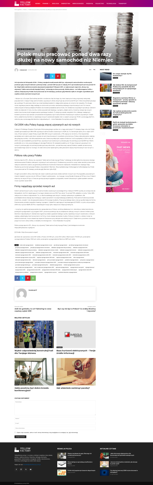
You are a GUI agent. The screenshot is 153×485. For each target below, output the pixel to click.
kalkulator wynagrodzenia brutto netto (24, 252)
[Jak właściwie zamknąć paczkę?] (76, 372)
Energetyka (65, 3)
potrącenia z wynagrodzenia (87, 260)
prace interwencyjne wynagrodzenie (24, 262)
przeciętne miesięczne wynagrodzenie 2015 (45, 262)
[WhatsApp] (63, 76)
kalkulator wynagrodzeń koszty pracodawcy (26, 250)
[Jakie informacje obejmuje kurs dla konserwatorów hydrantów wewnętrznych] (104, 456)
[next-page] (104, 134)
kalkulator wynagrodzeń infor (80, 247)
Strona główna (18, 9)
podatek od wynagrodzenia (71, 260)
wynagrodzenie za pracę (50, 272)
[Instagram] (21, 469)
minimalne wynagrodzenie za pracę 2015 (25, 257)
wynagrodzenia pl (89, 267)
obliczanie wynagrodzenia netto (23, 260)
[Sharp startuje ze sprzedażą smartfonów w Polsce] (61, 464)
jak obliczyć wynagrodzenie (60, 245)
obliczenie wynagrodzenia (39, 260)
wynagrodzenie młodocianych (69, 269)
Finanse (45, 3)
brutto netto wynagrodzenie (26, 245)
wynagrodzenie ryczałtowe (21, 272)
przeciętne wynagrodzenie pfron (40, 264)
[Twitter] (52, 76)
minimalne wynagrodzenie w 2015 (81, 255)
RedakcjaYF (23, 70)
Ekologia (55, 3)
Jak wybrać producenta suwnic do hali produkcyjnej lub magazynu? (125, 113)
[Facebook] (47, 76)
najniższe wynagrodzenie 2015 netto (46, 257)
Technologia (111, 3)
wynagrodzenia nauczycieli (77, 267)
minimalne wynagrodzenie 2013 (61, 252)
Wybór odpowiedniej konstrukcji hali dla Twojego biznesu (34, 351)
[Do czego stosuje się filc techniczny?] (105, 76)
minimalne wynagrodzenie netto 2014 (41, 255)
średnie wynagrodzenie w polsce (72, 264)
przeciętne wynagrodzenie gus (22, 264)
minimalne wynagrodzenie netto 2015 (62, 255)
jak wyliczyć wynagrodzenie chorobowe (40, 247)
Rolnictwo (100, 3)
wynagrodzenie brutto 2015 (33, 269)
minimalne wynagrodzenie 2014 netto (79, 252)
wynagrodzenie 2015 (20, 269)
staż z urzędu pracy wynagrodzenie (23, 267)
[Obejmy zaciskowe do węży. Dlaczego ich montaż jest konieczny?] (61, 456)
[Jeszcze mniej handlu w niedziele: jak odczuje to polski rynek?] (104, 464)
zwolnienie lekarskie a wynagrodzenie (67, 272)
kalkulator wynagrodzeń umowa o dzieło (48, 250)
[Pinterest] (57, 76)
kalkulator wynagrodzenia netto (43, 252)
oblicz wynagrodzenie (78, 257)
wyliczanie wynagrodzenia (62, 267)
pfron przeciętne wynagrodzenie (55, 260)
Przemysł (89, 3)
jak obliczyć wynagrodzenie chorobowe (78, 245)
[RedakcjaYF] (17, 70)
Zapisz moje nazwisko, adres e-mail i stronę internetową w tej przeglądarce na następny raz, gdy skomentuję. (47, 432)
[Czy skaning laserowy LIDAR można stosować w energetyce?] (104, 473)
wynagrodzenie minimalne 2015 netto (51, 269)
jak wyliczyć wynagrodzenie (22, 247)
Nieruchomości (78, 3)
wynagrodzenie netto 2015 (85, 269)
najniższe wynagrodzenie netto (64, 257)
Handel (32, 49)
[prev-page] (101, 134)
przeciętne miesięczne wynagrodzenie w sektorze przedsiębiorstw (74, 262)
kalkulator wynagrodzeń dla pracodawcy (61, 247)
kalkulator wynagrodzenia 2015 (85, 250)
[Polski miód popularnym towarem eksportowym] (61, 473)
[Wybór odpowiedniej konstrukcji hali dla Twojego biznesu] (34, 334)
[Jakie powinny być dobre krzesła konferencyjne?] (34, 372)
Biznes (37, 3)
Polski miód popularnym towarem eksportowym (81, 470)
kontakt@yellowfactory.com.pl (32, 464)
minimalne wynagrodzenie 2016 (23, 255)
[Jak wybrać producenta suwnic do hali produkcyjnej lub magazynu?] (105, 114)
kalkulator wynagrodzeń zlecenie (68, 250)
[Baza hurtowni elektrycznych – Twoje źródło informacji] (76, 334)
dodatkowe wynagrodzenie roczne (43, 245)
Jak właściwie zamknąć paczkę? (73, 388)
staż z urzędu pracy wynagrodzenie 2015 (44, 267)
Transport (122, 3)
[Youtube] (30, 469)
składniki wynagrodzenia (56, 264)
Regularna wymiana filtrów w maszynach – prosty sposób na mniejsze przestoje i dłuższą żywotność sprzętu (124, 100)
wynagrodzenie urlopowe (36, 272)
